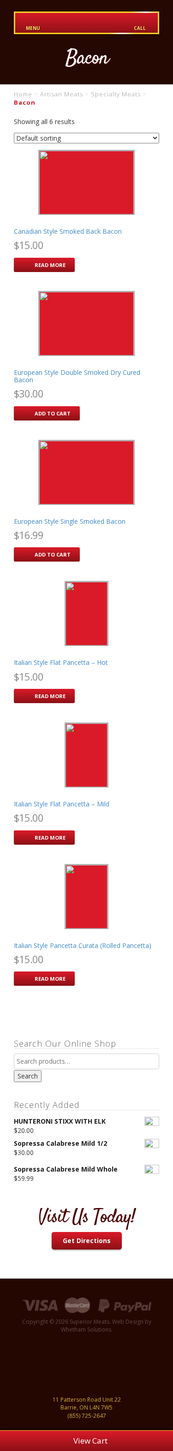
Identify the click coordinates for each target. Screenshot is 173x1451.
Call (140, 28)
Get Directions (87, 1240)
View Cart (89, 1440)
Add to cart (53, 413)
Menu (33, 28)
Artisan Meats (61, 94)
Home (23, 94)
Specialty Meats (116, 94)
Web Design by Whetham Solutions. (106, 1325)
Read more (50, 264)
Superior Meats (86, 23)
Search (28, 1076)
